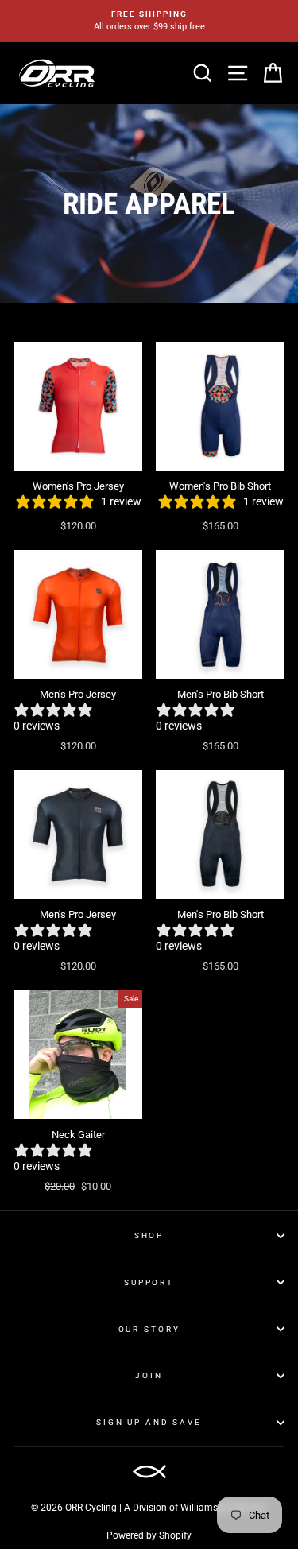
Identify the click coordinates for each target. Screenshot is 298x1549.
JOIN (148, 1375)
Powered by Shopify (149, 1535)
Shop (149, 1235)
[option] (149, 21)
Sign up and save (149, 1422)
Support (149, 1282)
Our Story (149, 1329)
